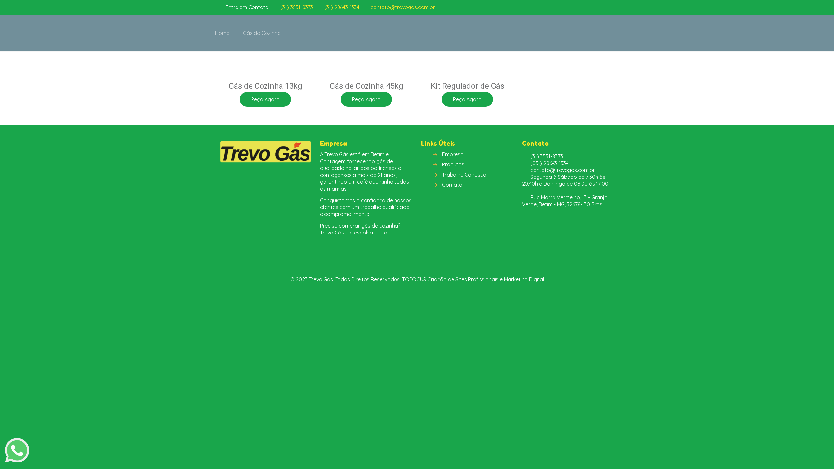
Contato (452, 184)
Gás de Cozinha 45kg (366, 86)
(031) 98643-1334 (549, 163)
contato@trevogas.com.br (402, 7)
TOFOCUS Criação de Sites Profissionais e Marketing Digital (473, 279)
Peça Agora (265, 99)
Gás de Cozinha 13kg (265, 86)
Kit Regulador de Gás (467, 86)
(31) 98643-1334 (341, 7)
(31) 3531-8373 (296, 7)
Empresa (453, 154)
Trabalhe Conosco (464, 174)
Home (222, 33)
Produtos (453, 164)
